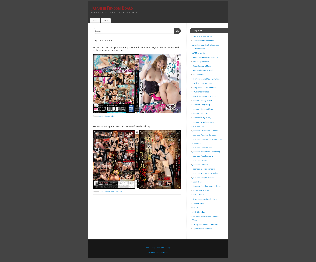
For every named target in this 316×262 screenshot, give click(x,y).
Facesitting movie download (204, 96)
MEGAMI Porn (198, 194)
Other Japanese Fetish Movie (204, 199)
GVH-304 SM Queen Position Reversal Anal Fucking (121, 126)
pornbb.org (150, 247)
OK (176, 31)
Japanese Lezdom (200, 164)
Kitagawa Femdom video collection (207, 186)
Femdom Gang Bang (201, 104)
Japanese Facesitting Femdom (205, 130)
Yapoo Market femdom (202, 228)
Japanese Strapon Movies (203, 177)
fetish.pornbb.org (163, 247)
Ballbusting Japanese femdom (205, 57)
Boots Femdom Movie (201, 66)
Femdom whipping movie (203, 122)
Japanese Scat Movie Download (205, 173)
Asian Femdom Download (203, 40)
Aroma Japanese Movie (202, 36)
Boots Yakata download (202, 70)
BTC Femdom (198, 74)
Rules (106, 20)
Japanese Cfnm (198, 126)
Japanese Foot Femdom (202, 156)
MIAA (113, 116)
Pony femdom (198, 203)
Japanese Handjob (200, 160)
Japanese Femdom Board (112, 8)
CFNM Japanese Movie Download (206, 79)
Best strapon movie (200, 61)
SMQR (195, 207)
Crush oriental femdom (202, 83)
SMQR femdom (198, 212)
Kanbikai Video (198, 182)
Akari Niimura (104, 116)
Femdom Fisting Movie (202, 100)
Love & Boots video (200, 190)
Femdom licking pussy (201, 117)
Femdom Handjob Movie (202, 109)
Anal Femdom (116, 192)
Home (95, 20)
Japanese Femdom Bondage (204, 135)
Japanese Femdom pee (202, 147)
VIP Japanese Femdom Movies (205, 224)
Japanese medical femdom (203, 169)
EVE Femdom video (200, 91)
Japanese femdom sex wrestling (206, 151)
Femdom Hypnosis (200, 113)
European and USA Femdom (204, 87)
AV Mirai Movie (198, 53)
